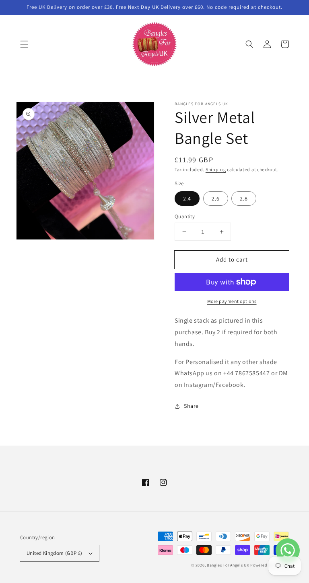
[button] (24, 44)
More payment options (232, 301)
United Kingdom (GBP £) (54, 553)
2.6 (216, 198)
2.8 (244, 198)
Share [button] (191, 405)
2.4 (187, 198)
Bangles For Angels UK (228, 565)
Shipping (216, 169)
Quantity (185, 216)
